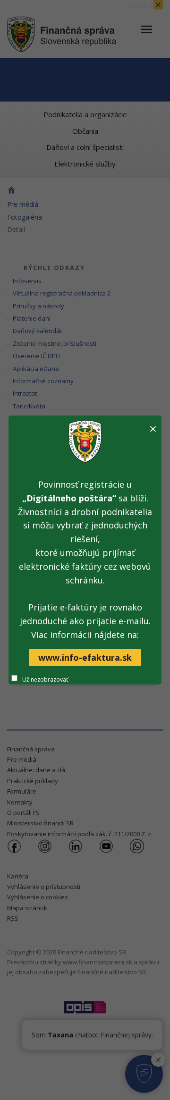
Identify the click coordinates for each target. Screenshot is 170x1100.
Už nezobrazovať (45, 679)
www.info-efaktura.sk (85, 657)
